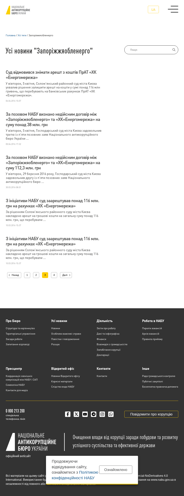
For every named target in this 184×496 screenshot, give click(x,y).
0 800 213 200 (15, 410)
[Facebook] (67, 414)
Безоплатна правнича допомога (160, 386)
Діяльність (104, 321)
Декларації (103, 354)
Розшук (55, 344)
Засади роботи (14, 339)
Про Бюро (13, 321)
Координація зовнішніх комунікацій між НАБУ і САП (22, 377)
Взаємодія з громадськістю (112, 344)
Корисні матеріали (61, 381)
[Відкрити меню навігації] (173, 9)
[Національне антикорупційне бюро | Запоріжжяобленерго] (18, 10)
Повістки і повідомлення (65, 339)
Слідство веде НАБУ (62, 386)
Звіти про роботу (106, 328)
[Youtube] (85, 414)
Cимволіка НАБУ (15, 384)
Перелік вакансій (152, 328)
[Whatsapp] (111, 414)
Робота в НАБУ (153, 321)
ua (153, 9)
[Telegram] (93, 414)
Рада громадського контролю (158, 375)
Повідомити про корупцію (151, 414)
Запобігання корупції (109, 349)
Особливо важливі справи (66, 333)
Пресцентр (14, 368)
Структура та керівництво (20, 328)
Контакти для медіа (17, 390)
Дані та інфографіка (108, 333)
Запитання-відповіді (18, 344)
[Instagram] (102, 414)
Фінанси (101, 339)
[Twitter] (76, 414)
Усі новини (59, 321)
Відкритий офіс (62, 368)
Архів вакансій (150, 333)
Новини (55, 328)
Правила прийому (152, 339)
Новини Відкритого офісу (65, 375)
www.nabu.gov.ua (162, 479)
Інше (145, 368)
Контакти (104, 368)
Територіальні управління (20, 333)
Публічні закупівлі (152, 381)
